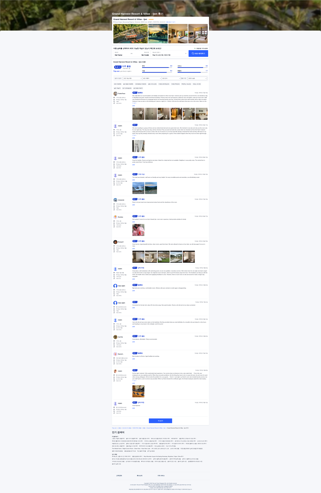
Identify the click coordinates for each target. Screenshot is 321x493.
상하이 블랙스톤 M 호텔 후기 (160, 459)
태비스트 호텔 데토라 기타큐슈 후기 (160, 438)
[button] (231, 2)
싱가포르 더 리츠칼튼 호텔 (133, 461)
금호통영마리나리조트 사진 (195, 461)
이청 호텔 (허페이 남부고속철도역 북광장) (191, 448)
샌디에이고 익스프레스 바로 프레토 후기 (185, 441)
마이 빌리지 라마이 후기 (178, 443)
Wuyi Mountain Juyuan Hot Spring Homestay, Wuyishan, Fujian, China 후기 (163, 456)
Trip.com (114, 428)
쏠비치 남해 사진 (116, 464)
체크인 (116, 52)
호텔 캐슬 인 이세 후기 (132, 446)
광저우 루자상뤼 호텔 (175, 459)
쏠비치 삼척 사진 (182, 461)
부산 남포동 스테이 (159, 446)
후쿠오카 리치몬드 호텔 (147, 461)
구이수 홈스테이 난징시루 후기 (150, 443)
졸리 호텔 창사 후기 (144, 438)
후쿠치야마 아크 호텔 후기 (146, 446)
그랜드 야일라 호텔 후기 (118, 438)
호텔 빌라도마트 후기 (164, 443)
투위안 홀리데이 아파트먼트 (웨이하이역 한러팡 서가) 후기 (127, 441)
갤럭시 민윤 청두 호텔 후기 (133, 443)
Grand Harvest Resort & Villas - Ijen (156, 428)
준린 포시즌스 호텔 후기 (118, 446)
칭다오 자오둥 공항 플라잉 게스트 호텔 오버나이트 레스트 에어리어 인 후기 (132, 459)
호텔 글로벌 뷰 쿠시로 (130, 451)
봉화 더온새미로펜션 (117, 451)
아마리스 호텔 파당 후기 (150, 441)
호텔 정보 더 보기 (170, 22)
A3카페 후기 (174, 438)
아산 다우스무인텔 (171, 446)
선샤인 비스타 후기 (202, 441)
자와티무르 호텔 (136, 428)
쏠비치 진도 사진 (172, 461)
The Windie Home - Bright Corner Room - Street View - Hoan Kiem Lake (131, 448)
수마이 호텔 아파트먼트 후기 (165, 441)
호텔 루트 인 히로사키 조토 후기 (187, 438)
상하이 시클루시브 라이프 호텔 (190, 459)
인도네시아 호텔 (126, 428)
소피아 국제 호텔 (174, 448)
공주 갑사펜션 (151, 451)
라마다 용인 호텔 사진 (160, 461)
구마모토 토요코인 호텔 (118, 461)
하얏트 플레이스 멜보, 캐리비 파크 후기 (196, 443)
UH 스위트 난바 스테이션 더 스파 (160, 448)
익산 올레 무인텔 (141, 451)
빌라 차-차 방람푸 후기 (132, 438)
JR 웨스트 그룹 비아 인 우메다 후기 (121, 456)
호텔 (119, 428)
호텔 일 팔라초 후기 (137, 456)
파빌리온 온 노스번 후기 (118, 443)
